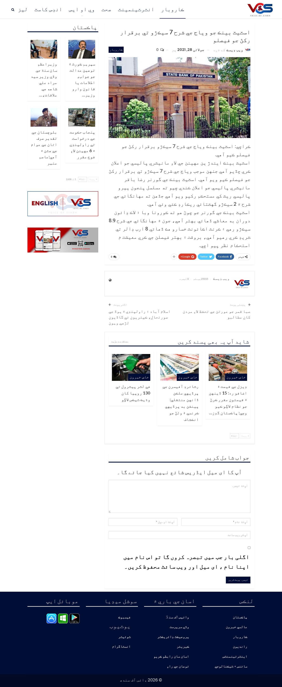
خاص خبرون (236, 377)
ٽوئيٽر (124, 637)
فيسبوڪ (124, 617)
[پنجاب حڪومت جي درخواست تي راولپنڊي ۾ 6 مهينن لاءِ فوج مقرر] (81, 117)
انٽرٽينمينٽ (136, 9)
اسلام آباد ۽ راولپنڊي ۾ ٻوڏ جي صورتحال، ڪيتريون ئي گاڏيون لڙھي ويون (140, 317)
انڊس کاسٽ (48, 9)
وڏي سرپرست (179, 627)
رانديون (240, 646)
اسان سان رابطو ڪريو (171, 656)
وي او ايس (82, 9)
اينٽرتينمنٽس (235, 656)
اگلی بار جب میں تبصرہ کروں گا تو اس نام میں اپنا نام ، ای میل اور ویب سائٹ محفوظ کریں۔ (186, 561)
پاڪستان (240, 617)
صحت (106, 9)
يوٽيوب (120, 625)
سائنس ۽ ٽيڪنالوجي (231, 666)
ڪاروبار (172, 9)
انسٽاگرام (121, 646)
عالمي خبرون (236, 627)
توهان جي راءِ (178, 666)
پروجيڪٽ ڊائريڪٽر (173, 637)
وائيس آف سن (179, 617)
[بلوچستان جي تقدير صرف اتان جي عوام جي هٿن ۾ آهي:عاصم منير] (44, 117)
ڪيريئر (183, 646)
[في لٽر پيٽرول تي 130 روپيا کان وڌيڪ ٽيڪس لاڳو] (131, 367)
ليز (23, 9)
